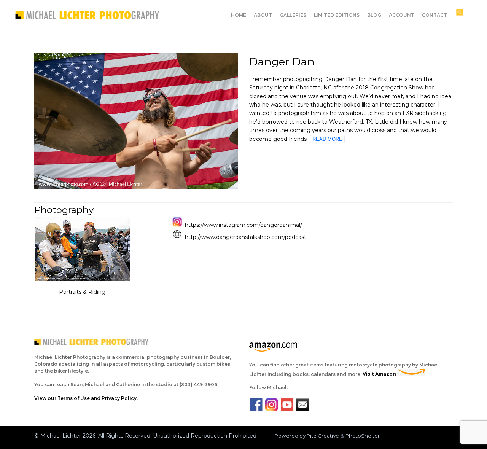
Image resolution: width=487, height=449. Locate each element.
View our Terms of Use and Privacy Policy (85, 398)
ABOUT (263, 15)
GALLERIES (293, 15)
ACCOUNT (401, 15)
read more (327, 139)
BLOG (374, 15)
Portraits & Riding (82, 291)
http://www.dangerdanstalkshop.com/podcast (245, 237)
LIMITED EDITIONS (337, 15)
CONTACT (434, 15)
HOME (238, 15)
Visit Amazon (380, 374)
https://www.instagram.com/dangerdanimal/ (243, 224)
